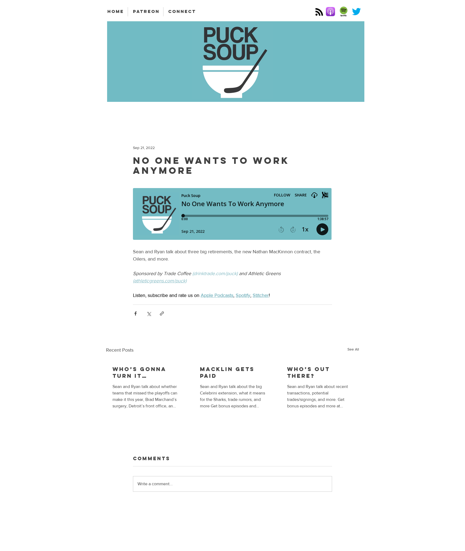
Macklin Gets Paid (227, 372)
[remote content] (232, 214)
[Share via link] (161, 313)
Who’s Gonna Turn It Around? (139, 372)
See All (353, 349)
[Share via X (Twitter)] (148, 313)
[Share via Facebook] (135, 313)
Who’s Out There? (308, 372)
